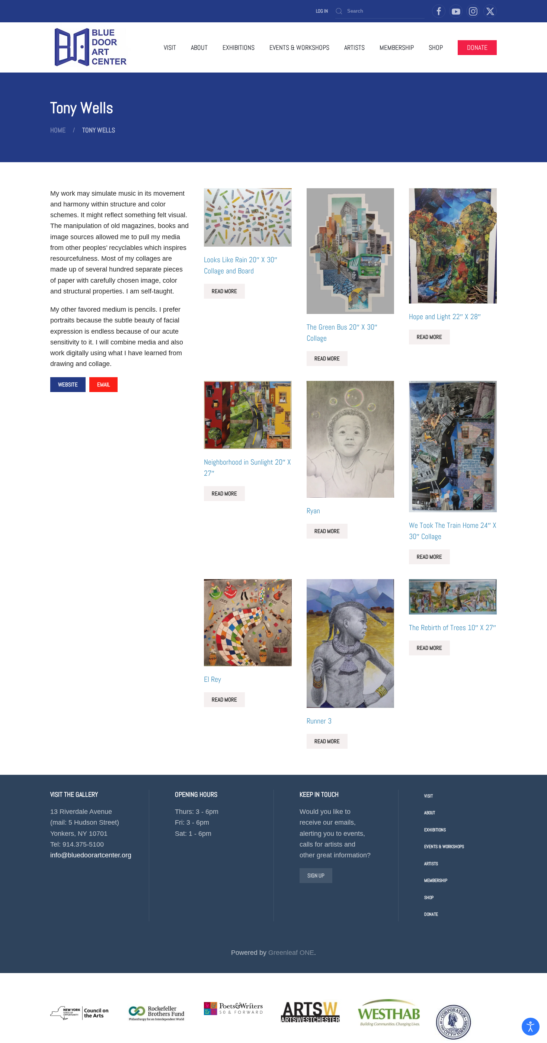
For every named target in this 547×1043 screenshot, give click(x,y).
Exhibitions (435, 830)
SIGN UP (315, 875)
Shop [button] (436, 47)
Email (103, 384)
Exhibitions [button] (239, 47)
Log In (322, 11)
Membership (397, 47)
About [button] (199, 47)
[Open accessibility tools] (531, 1027)
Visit (170, 47)
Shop (429, 898)
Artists (431, 864)
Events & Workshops (444, 847)
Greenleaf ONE (291, 952)
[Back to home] (90, 47)
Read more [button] (224, 291)
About (429, 813)
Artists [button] (354, 47)
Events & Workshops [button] (299, 47)
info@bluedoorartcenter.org (90, 855)
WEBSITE (68, 384)
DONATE (477, 47)
